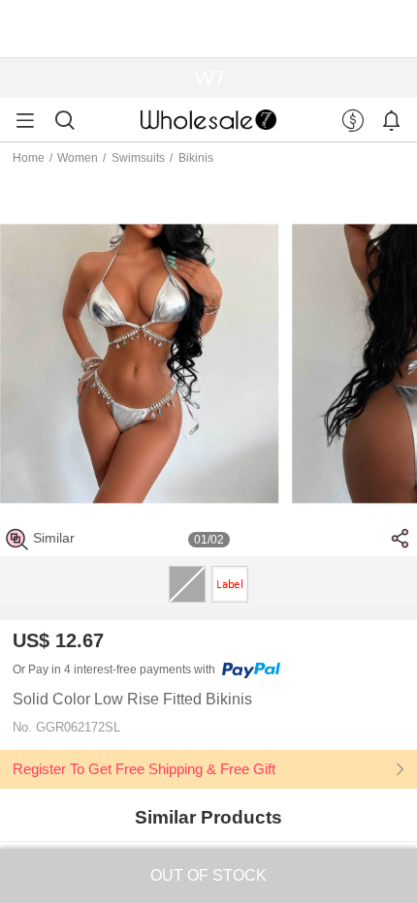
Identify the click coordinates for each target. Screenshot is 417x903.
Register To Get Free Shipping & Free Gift (144, 769)
